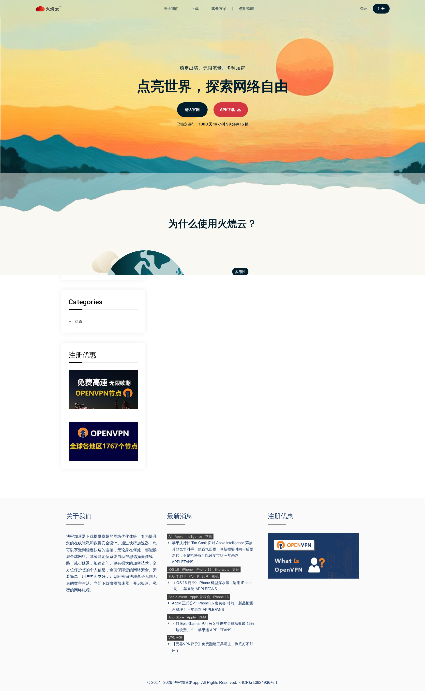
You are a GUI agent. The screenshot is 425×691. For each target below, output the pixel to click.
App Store (176, 617)
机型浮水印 (177, 576)
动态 (78, 321)
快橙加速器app (186, 682)
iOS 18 (173, 569)
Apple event (177, 597)
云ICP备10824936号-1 (258, 682)
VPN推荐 (175, 638)
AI (170, 536)
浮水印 (194, 576)
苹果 (208, 536)
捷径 (235, 569)
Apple (191, 617)
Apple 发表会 (200, 597)
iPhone (187, 569)
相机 (215, 576)
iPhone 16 (204, 569)
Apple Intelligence (188, 536)
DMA (202, 617)
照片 (205, 576)
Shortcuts (221, 569)
